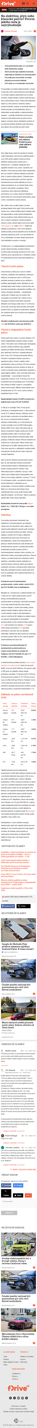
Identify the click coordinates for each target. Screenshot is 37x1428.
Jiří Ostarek (10, 1070)
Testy (5, 1356)
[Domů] (9, 3)
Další (28, 1195)
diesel (16, 897)
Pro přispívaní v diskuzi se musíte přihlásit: (14, 1181)
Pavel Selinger (11, 1136)
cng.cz (30, 503)
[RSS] (26, 1399)
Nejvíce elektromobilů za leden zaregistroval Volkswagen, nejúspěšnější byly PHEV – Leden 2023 (18, 882)
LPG (30, 897)
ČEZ (2, 625)
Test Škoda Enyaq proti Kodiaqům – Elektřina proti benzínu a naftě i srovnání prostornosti (16, 868)
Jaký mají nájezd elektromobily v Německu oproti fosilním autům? (15, 861)
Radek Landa (10, 1051)
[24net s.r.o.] (18, 1422)
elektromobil (23, 897)
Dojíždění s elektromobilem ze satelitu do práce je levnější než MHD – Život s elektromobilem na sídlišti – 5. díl (18, 854)
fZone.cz (15, 1379)
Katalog (6, 1359)
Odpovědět (4, 1065)
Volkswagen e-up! (7, 226)
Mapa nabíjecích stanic (11, 1362)
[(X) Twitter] (14, 1399)
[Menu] (33, 4)
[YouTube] (18, 1399)
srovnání (5, 901)
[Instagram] (22, 1399)
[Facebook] (10, 1399)
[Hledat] (27, 4)
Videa (5, 1365)
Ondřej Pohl (5, 1037)
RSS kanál (23, 1362)
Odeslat (9, 1213)
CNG (11, 897)
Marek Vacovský (7, 956)
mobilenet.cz (16, 1373)
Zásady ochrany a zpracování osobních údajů (18, 1411)
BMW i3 (21, 226)
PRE (21, 628)
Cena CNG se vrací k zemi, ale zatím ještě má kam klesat (18, 875)
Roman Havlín (6, 994)
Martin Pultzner (7, 1343)
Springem (31, 811)
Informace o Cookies (18, 1406)
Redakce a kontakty (27, 1356)
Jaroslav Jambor (12, 1147)
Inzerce (22, 1359)
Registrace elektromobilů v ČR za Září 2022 (17, 889)
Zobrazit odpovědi (9, 1131)
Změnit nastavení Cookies (18, 1409)
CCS (2, 324)
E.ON (25, 625)
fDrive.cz (15, 1376)
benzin (7, 897)
